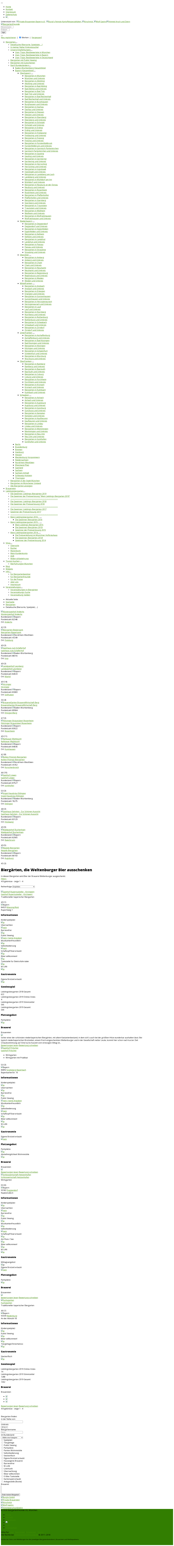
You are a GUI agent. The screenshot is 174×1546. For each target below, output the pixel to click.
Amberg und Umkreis (34, 260)
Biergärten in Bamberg (35, 364)
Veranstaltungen (13, 587)
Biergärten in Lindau (34, 423)
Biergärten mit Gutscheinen (22, 62)
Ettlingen (9, 803)
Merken (25, 37)
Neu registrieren (8, 37)
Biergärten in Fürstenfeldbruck (38, 143)
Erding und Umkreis (33, 130)
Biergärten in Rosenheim (36, 190)
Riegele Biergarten (9, 850)
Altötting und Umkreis (34, 83)
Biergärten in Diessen (34, 112)
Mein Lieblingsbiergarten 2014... (24, 532)
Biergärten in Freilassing (36, 133)
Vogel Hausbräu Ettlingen (12, 796)
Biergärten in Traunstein (36, 205)
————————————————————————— (34, 499)
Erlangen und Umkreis (35, 293)
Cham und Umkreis (33, 265)
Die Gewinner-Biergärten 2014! (29, 537)
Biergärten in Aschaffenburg (37, 335)
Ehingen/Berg (11, 713)
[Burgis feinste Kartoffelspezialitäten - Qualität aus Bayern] (64, 21)
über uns (14, 582)
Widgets (9, 569)
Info (7, 571)
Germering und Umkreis (35, 161)
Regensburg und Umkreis (36, 275)
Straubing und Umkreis (35, 252)
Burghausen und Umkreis (36, 104)
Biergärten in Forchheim (35, 379)
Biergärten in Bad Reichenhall (38, 96)
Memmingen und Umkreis (36, 431)
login (3, 32)
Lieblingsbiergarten (14, 491)
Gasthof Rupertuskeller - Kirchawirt (16, 894)
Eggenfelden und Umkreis (36, 231)
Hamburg (19, 452)
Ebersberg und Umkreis (35, 120)
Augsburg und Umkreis (35, 405)
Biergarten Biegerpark (11, 632)
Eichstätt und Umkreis (34, 125)
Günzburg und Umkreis (35, 410)
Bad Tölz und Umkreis (34, 94)
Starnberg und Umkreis (35, 203)
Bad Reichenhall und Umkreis (38, 99)
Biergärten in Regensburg (36, 273)
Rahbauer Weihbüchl (10, 741)
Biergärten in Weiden (34, 278)
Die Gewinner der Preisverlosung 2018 (27, 504)
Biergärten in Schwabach (36, 322)
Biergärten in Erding (34, 127)
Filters (3, 878)
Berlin (17, 444)
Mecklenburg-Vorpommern (27, 457)
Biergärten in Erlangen (35, 291)
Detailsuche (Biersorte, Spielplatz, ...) (26, 44)
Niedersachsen (21, 460)
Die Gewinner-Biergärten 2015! (29, 527)
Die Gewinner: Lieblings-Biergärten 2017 (28, 509)
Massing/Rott (13, 907)
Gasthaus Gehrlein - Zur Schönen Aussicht (19, 814)
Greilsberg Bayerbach (16, 1070)
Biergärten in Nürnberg (35, 312)
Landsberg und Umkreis (35, 177)
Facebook (5, 1543)
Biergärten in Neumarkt (35, 268)
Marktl (8, 676)
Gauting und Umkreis (34, 156)
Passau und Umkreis (34, 247)
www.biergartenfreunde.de (26, 1534)
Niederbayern (26, 221)
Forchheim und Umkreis (35, 382)
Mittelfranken (26, 283)
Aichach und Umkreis (34, 400)
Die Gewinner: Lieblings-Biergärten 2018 (28, 501)
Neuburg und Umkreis (35, 187)
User (12, 1532)
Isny (6, 658)
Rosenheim (10, 731)
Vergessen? (37, 37)
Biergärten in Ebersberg (35, 117)
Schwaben (24, 395)
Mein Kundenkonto (19, 553)
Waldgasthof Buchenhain (12, 832)
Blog (8, 566)
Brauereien (11, 488)
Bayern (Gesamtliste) (24, 70)
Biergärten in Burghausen (36, 101)
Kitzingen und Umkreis (35, 348)
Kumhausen (10, 749)
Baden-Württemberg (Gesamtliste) (30, 68)
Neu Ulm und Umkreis (34, 436)
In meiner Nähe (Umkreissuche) (24, 47)
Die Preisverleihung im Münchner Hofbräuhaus (36, 535)
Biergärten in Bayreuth (35, 369)
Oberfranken (25, 361)
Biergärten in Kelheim (34, 234)
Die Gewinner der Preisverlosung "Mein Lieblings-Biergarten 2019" (40, 496)
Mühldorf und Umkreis (35, 182)
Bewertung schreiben (28, 1045)
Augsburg (9, 858)
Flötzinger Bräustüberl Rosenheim (16, 723)
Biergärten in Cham (33, 262)
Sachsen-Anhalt (22, 473)
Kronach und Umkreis (34, 387)
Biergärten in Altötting (35, 81)
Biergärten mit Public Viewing (23, 60)
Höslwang (9, 822)
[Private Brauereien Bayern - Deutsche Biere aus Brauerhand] (30, 21)
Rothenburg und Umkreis (36, 319)
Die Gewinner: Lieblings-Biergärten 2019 (28, 493)
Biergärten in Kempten (35, 413)
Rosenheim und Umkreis (35, 192)
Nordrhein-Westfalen (24, 462)
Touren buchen (13, 561)
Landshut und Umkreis (35, 242)
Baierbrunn (10, 840)
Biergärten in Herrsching (36, 164)
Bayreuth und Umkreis (35, 371)
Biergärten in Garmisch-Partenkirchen (42, 148)
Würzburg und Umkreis (35, 358)
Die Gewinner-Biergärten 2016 (28, 519)
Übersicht (14, 545)
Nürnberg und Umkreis (35, 314)
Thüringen (20, 478)
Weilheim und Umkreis (35, 213)
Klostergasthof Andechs (11, 614)
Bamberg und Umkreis (35, 366)
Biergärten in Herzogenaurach (38, 301)
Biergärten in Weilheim (35, 210)
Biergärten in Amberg (34, 257)
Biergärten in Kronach (34, 384)
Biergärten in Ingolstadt (35, 169)
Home (8, 6)
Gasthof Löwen (7, 777)
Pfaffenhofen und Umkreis (36, 197)
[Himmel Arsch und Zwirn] (118, 21)
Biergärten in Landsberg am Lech (39, 174)
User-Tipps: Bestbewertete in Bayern (31, 55)
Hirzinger (5, 687)
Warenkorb (15, 550)
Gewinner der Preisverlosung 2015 (30, 530)
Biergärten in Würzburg (35, 356)
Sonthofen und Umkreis (35, 441)
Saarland (19, 467)
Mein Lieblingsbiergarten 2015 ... (24, 522)
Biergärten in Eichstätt (35, 122)
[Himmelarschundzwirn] (12, 1507)
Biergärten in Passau (34, 244)
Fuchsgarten (6, 1303)
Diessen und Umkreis (34, 114)
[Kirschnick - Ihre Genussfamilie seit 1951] (88, 21)
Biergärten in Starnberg (35, 200)
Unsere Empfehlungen (20, 49)
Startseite (10, 602)
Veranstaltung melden (20, 595)
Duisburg (9, 640)
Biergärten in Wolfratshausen (38, 216)
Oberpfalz (24, 255)
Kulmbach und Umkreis (35, 392)
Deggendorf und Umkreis (36, 226)
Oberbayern (25, 73)
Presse (41, 1532)
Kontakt (9, 9)
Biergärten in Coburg (34, 374)
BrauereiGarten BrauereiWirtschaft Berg (19, 705)
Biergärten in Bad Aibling (36, 86)
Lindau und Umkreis (33, 426)
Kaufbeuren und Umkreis (36, 421)
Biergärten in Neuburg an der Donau (41, 184)
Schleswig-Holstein (23, 475)
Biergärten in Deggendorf (36, 223)
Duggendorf (12, 1190)
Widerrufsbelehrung (19, 558)
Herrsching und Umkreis (35, 166)
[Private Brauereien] (10, 1500)
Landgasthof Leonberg (11, 668)
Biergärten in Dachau (34, 107)
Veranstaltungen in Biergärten (24, 589)
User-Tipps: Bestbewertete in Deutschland (34, 57)
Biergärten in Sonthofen (35, 439)
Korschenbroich (12, 767)
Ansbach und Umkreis (34, 288)
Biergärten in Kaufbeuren (36, 418)
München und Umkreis (35, 78)
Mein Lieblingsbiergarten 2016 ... (24, 517)
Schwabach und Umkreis (35, 325)
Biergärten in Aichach (34, 397)
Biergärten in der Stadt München (25, 480)
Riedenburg (12, 1316)
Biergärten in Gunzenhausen (37, 296)
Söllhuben (9, 694)
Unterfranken (26, 332)
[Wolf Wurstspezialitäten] (7, 1505)
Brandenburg (21, 447)
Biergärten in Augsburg (35, 403)
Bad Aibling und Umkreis (36, 88)
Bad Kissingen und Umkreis (37, 343)
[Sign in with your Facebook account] (2, 35)
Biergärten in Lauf (33, 306)
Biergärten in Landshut (35, 239)
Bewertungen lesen (9, 1045)
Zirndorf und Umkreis (34, 330)
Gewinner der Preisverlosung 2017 (25, 512)
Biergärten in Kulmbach (35, 390)
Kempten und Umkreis (35, 415)
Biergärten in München (35, 75)
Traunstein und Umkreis (35, 208)
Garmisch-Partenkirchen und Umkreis (41, 151)
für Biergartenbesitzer (20, 574)
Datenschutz (11, 14)
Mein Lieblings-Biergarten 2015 (29, 525)
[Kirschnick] (6, 1502)
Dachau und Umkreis (34, 109)
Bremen (18, 449)
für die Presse (16, 579)
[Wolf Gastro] (100, 21)
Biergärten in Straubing (35, 249)
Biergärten (10, 42)
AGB (12, 556)
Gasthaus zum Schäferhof (12, 650)
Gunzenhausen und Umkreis (37, 299)
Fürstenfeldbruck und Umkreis (38, 146)
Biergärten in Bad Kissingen (37, 340)
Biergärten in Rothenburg (36, 317)
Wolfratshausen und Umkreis (38, 218)
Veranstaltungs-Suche (20, 592)
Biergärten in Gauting (34, 153)
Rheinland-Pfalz (22, 465)
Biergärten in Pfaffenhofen (37, 195)
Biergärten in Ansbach (35, 286)
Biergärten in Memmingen (36, 428)
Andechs (8, 622)
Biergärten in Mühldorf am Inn (38, 179)
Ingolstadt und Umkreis (35, 171)
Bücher (13, 548)
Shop (8, 543)
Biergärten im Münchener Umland (25, 483)
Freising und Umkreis (34, 140)
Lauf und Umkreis (32, 309)
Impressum (11, 12)
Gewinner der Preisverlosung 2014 (30, 540)
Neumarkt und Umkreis (35, 270)
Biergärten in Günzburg (35, 408)
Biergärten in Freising (34, 138)
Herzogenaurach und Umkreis (38, 304)
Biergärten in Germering (36, 159)
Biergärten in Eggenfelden (36, 229)
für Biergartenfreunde (20, 576)
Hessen (18, 454)
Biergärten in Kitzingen (35, 345)
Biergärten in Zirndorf (34, 327)
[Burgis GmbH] (8, 1497)
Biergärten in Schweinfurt (36, 351)
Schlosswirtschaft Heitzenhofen (15, 1177)
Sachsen (18, 470)
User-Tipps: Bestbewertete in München (32, 52)
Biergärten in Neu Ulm (35, 434)
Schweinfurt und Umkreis (36, 353)
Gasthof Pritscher (9, 1050)
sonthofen (9, 785)
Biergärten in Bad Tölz (35, 91)
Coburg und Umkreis (34, 377)
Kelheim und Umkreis (34, 236)
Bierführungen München (21, 563)
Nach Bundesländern (19, 65)
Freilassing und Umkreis (35, 135)
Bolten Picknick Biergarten (13, 759)
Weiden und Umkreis (34, 281)
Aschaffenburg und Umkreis (37, 338)
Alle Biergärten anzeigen (21, 486)
